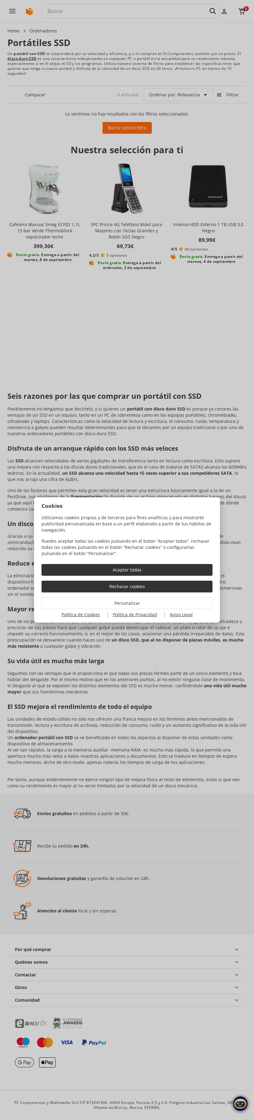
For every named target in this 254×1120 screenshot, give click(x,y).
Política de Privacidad (135, 614)
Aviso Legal (181, 614)
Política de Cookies (81, 614)
